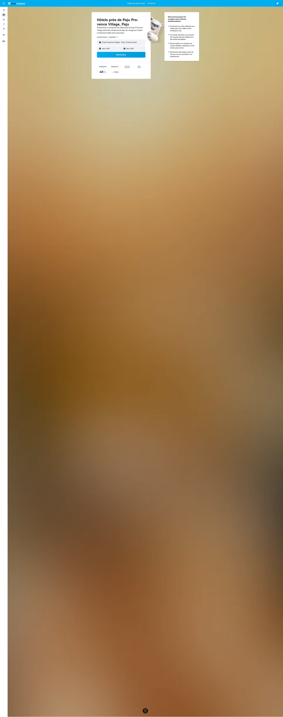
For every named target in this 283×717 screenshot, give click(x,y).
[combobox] (108, 37)
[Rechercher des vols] (4, 10)
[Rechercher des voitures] (4, 19)
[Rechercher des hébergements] (4, 15)
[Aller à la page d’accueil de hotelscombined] (16, 3)
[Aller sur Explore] (4, 28)
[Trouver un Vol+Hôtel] (4, 24)
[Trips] (4, 35)
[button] (3, 3)
